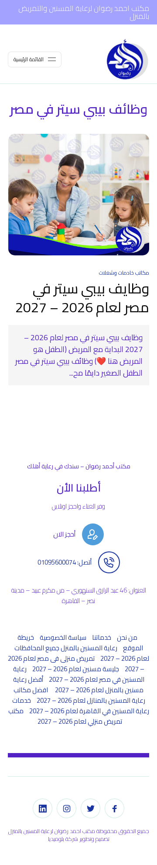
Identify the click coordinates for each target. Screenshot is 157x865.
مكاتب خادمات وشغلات (124, 273)
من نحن (127, 637)
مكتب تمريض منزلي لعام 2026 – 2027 (65, 716)
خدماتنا (101, 637)
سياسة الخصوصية (63, 637)
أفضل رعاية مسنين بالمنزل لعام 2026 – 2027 (78, 684)
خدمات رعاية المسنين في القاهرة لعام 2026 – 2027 (80, 705)
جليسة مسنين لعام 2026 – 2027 (75, 669)
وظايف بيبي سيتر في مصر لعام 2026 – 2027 (82, 297)
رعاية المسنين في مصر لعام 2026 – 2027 (78, 674)
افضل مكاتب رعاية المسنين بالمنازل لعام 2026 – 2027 (79, 695)
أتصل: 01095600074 (65, 562)
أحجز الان (64, 534)
